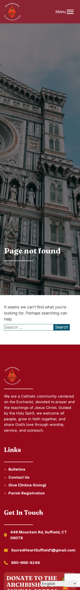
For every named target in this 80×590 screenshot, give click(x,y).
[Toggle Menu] (70, 12)
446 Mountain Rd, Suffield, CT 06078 (38, 535)
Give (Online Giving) (27, 485)
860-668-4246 (25, 562)
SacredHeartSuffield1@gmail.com (43, 550)
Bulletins (16, 469)
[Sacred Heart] (12, 12)
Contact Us (19, 477)
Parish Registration (26, 493)
